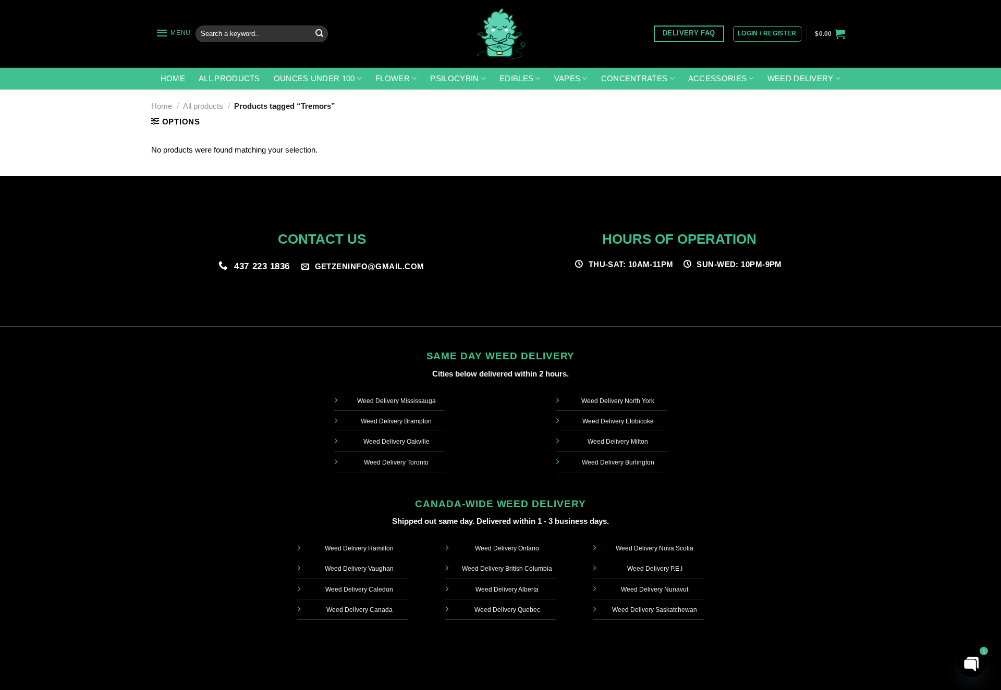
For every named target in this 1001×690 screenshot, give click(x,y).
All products (229, 78)
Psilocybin (454, 78)
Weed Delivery (800, 78)
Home (173, 78)
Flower (392, 78)
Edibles (516, 78)
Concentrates (634, 78)
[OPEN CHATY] (972, 663)
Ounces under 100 (314, 78)
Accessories (717, 78)
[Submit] (319, 34)
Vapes (567, 78)
